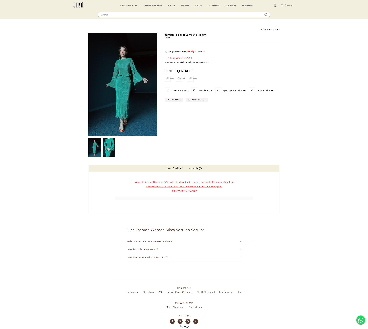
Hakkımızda (132, 292)
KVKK (160, 292)
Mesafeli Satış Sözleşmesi (179, 292)
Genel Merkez (195, 307)
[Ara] (266, 14)
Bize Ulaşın (148, 292)
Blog (239, 292)
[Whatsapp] (195, 321)
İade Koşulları (226, 292)
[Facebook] (172, 321)
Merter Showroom (175, 307)
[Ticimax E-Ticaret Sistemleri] (184, 326)
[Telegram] (187, 321)
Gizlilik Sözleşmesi (206, 292)
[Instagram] (180, 321)
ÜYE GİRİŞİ (190, 51)
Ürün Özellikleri (174, 168)
